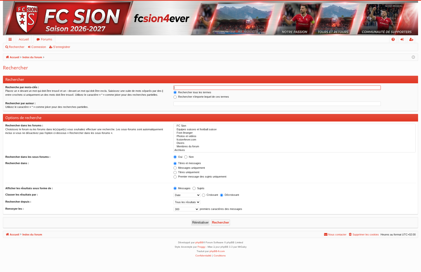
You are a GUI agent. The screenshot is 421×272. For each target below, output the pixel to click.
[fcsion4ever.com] (294, 139)
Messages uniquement (191, 167)
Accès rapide (11, 40)
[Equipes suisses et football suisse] (294, 129)
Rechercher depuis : (18, 201)
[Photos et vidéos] (294, 136)
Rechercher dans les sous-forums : (27, 156)
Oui (179, 156)
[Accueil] (210, 18)
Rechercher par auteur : (20, 103)
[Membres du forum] (294, 146)
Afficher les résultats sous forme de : (29, 188)
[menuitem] (393, 39)
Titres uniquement (188, 172)
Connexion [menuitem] (403, 40)
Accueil (24, 39)
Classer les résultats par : (21, 194)
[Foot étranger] (294, 133)
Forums (46, 39)
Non (191, 156)
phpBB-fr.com (217, 251)
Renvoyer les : (14, 208)
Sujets (200, 188)
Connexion (38, 47)
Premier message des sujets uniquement (201, 176)
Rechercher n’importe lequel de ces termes (203, 96)
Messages (184, 188)
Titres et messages (189, 163)
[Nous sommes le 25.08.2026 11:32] (413, 57)
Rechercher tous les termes (194, 92)
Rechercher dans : (17, 163)
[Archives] (294, 150)
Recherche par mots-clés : (22, 87)
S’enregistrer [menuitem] (412, 40)
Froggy (201, 246)
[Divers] (294, 143)
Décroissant (231, 194)
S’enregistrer (61, 47)
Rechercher (16, 47)
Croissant (212, 194)
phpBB (199, 242)
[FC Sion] (294, 126)
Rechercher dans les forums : (24, 125)
